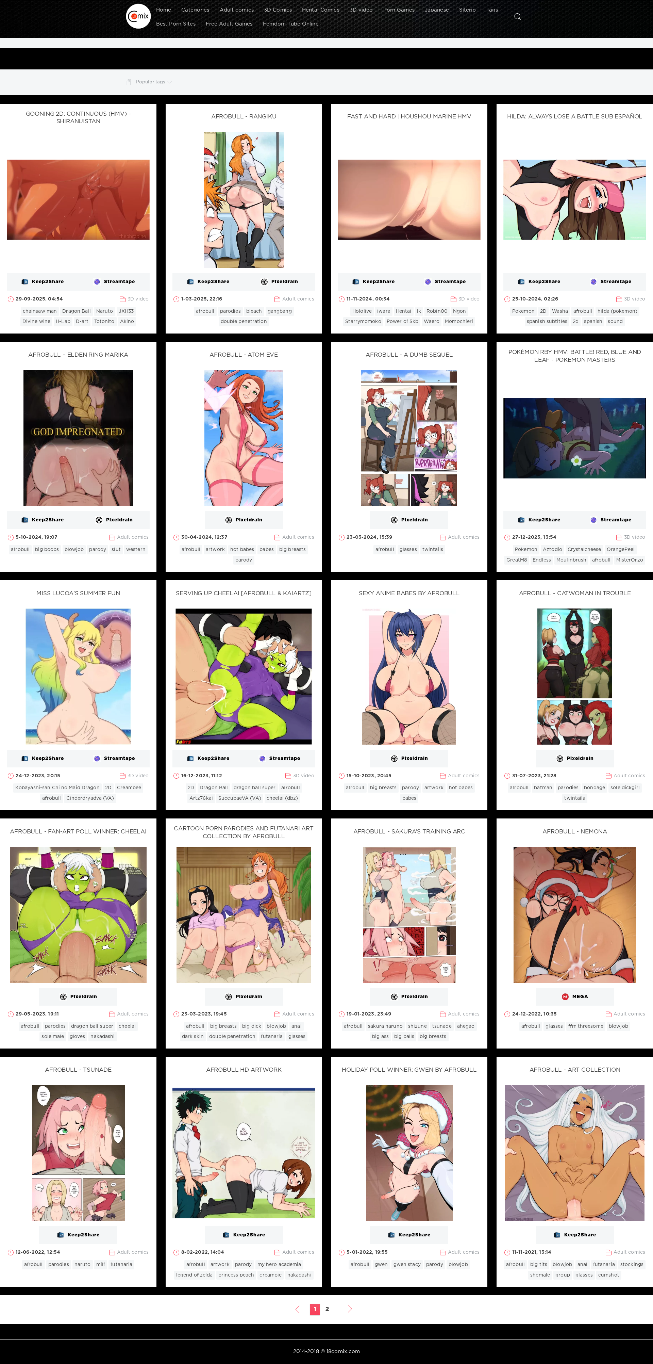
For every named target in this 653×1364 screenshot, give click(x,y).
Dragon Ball (76, 311)
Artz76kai (201, 798)
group (562, 1275)
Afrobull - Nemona (574, 831)
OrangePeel (621, 550)
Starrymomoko (363, 322)
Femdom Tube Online (291, 24)
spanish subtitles (547, 322)
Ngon (459, 311)
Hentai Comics (320, 10)
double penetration (244, 322)
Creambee (129, 788)
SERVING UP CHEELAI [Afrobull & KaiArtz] (243, 593)
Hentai (404, 311)
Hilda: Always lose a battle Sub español (574, 116)
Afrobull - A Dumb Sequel (409, 355)
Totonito (104, 322)
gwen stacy (407, 1265)
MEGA (580, 997)
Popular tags (150, 82)
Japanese (437, 10)
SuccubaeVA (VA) (239, 798)
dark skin (193, 1037)
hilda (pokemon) (617, 311)
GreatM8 (516, 560)
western (136, 550)
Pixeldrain (284, 282)
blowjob (74, 550)
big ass (380, 1037)
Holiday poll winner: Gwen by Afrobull (409, 1070)
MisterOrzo (629, 560)
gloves (77, 1037)
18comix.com (343, 1351)
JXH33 (126, 311)
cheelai (127, 1026)
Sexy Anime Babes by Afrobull (409, 593)
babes (266, 550)
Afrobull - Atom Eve (244, 355)
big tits (538, 1265)
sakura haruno (385, 1026)
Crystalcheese (584, 550)
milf (100, 1265)
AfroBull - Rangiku (244, 116)
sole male (52, 1037)
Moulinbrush (571, 560)
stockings (631, 1265)
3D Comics (278, 10)
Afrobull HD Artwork (244, 1070)
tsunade (442, 1026)
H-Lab (63, 322)
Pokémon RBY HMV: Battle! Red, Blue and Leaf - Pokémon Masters (574, 356)
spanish (593, 322)
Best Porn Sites (176, 24)
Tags (492, 10)
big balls (404, 1037)
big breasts (292, 550)
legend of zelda (194, 1275)
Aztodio (552, 550)
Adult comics (237, 10)
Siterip (467, 10)
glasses (408, 550)
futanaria (272, 1037)
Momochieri (459, 322)
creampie (270, 1275)
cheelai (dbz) (282, 798)
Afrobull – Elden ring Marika (78, 355)
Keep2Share (48, 282)
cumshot (608, 1275)
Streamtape (119, 282)
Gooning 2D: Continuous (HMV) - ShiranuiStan (78, 118)
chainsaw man (40, 311)
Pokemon (523, 311)
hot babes (242, 550)
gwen (381, 1265)
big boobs (47, 550)
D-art (82, 322)
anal (296, 1026)
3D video (361, 10)
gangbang (280, 311)
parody (97, 550)
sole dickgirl (625, 788)
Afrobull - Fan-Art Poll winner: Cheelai (78, 831)
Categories (195, 10)
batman (543, 788)
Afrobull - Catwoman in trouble (575, 593)
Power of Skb (402, 322)
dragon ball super (255, 788)
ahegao (466, 1026)
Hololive (362, 311)
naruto (82, 1265)
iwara (383, 311)
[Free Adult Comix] (138, 16)
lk (419, 311)
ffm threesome (585, 1026)
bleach (254, 311)
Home (163, 10)
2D (543, 311)
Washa (560, 311)
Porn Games (399, 10)
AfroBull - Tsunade (78, 1070)
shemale (540, 1275)
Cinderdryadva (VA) (90, 798)
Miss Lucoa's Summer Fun (78, 593)
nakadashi (102, 1037)
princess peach (236, 1275)
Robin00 (437, 311)
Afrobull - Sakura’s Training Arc (409, 831)
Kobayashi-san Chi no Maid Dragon (57, 788)
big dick (251, 1026)
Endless (542, 560)
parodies (230, 311)
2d (576, 322)
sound (615, 322)
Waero (431, 322)
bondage (594, 788)
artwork (215, 550)
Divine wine (36, 322)
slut (116, 550)
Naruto (104, 311)
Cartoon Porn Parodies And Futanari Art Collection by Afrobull (244, 832)
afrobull (205, 311)
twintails (432, 550)
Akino (127, 322)
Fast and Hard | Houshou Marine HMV (409, 116)
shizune (417, 1026)
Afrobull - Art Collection (575, 1070)
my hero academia (279, 1265)
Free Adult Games (229, 24)
